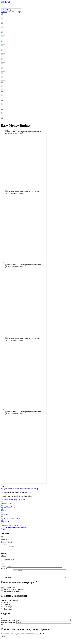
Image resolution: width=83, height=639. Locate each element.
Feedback (4, 529)
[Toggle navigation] (22, 8)
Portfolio (4, 10)
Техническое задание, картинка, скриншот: (17, 634)
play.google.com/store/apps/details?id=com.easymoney (19, 489)
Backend (10, 500)
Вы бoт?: (4, 544)
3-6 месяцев (7, 607)
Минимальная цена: (8, 620)
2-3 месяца (7, 605)
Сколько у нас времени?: (10, 600)
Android (4, 500)
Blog (9, 10)
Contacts (14, 10)
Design (15, 500)
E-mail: (4, 542)
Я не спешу (7, 609)
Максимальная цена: (8, 622)
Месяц (5, 602)
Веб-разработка (9, 587)
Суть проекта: (6, 578)
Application (22, 500)
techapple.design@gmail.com (16, 527)
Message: (5, 553)
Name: (4, 540)
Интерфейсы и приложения (13, 589)
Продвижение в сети (11, 591)
